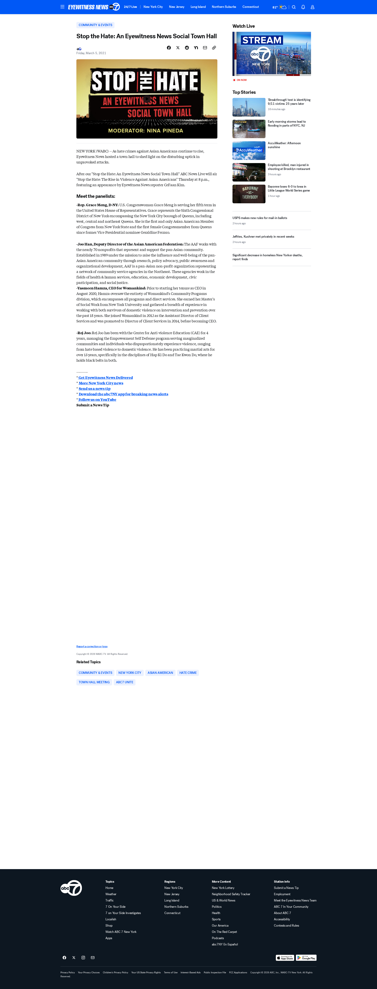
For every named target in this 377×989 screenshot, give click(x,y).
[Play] (271, 54)
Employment (282, 894)
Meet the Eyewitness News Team (295, 900)
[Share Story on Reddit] (187, 47)
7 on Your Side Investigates (123, 913)
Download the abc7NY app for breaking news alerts (123, 393)
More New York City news (101, 382)
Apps (108, 938)
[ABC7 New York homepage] (94, 7)
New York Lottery (223, 888)
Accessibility (282, 919)
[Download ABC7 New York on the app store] (285, 958)
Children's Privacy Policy (115, 972)
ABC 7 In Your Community (291, 906)
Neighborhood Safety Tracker (231, 894)
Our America (220, 925)
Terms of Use (171, 972)
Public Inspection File (215, 972)
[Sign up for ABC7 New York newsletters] (93, 958)
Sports (216, 919)
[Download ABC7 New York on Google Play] (306, 958)
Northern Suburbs (224, 7)
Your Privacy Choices (89, 972)
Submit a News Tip (286, 888)
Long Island (198, 7)
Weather (110, 894)
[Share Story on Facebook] (169, 47)
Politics (216, 906)
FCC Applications (238, 972)
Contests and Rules (286, 925)
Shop (109, 925)
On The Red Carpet (224, 931)
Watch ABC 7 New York (120, 931)
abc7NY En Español (225, 944)
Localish (110, 919)
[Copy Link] (214, 47)
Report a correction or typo (91, 646)
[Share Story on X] (178, 47)
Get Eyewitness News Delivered (105, 377)
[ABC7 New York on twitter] (74, 958)
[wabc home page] (71, 888)
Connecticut (250, 7)
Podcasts (218, 938)
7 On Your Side (115, 906)
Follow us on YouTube (97, 399)
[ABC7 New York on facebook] (64, 958)
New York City (153, 7)
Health (216, 913)
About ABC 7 (282, 913)
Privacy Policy (67, 972)
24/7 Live (130, 7)
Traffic (109, 900)
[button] (62, 7)
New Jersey (176, 7)
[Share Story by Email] (205, 47)
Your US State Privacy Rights (146, 972)
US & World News (223, 900)
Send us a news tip (95, 388)
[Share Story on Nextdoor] (196, 47)
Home (109, 888)
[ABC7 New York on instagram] (83, 958)
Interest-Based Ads (191, 972)
